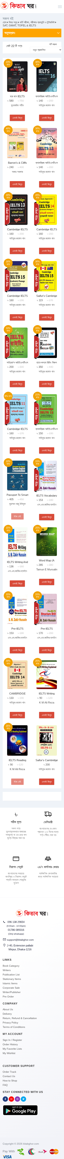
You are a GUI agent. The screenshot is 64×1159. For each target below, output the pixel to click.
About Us (8, 1009)
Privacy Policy (10, 1022)
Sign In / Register (12, 1040)
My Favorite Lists (12, 1048)
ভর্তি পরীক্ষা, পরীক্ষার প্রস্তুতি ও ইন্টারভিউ (37, 22)
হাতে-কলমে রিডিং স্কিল (46, 362)
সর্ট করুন (53, 44)
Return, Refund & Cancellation (20, 1018)
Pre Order (8, 996)
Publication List (11, 974)
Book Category (11, 965)
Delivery (7, 1013)
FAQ (5, 1085)
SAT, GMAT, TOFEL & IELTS (19, 25)
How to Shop (10, 1080)
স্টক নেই (17, 516)
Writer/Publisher (12, 992)
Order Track (9, 1071)
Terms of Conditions (14, 1027)
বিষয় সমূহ (13, 22)
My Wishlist (9, 1053)
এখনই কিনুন (17, 117)
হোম (4, 22)
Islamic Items (10, 983)
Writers (7, 970)
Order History (10, 1044)
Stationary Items (12, 979)
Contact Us (9, 1076)
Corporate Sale (11, 987)
